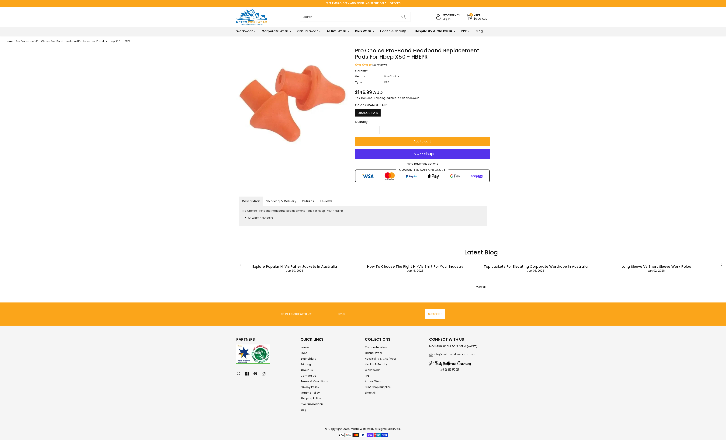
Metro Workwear (362, 429)
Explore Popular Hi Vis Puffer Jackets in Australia (294, 266)
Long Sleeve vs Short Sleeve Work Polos (656, 266)
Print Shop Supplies (378, 387)
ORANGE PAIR (368, 113)
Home (9, 41)
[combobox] (355, 17)
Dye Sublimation (312, 404)
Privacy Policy (310, 387)
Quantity (361, 122)
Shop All (370, 393)
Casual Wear (373, 353)
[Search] (403, 17)
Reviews (326, 201)
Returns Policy (310, 393)
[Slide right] (722, 265)
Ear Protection (25, 41)
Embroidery (308, 359)
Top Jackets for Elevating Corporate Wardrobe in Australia (536, 266)
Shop (304, 353)
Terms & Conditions (314, 381)
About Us (307, 370)
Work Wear (372, 370)
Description (251, 201)
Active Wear (373, 381)
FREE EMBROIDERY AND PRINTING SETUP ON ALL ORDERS (363, 3)
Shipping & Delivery (281, 201)
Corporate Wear (376, 347)
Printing (306, 364)
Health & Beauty (376, 364)
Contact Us (308, 376)
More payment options (422, 164)
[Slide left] (240, 265)
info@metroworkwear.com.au (454, 354)
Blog (303, 410)
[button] (477, 17)
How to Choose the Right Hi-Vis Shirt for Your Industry (415, 266)
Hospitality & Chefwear (380, 359)
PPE (367, 376)
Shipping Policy (311, 398)
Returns (308, 201)
